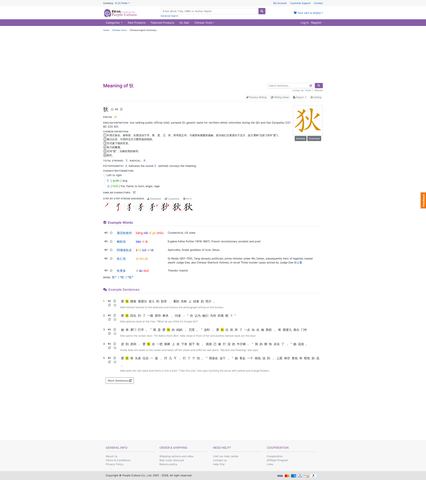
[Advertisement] (213, 58)
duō (146, 270)
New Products (137, 22)
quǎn (116, 180)
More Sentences (118, 380)
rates (190, 456)
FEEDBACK (423, 200)
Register (316, 22)
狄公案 (298, 262)
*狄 (122, 277)
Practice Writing (258, 97)
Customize (173, 198)
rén (141, 258)
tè (152, 250)
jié (146, 258)
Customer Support (300, 3)
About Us (111, 456)
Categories (113, 22)
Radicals (319, 90)
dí (115, 117)
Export (300, 97)
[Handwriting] (311, 85)
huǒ (115, 186)
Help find (218, 464)
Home (106, 30)
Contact (318, 3)
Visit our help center (225, 456)
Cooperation (275, 456)
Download (155, 198)
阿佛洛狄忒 (124, 250)
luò (144, 250)
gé (154, 233)
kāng (139, 233)
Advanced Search (169, 16)
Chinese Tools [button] (203, 22)
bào (138, 241)
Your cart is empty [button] (309, 12)
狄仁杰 (121, 258)
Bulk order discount (171, 460)
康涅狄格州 (124, 233)
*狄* (130, 277)
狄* (114, 277)
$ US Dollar (121, 3)
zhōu (160, 233)
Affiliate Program (277, 460)
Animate (300, 138)
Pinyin (308, 90)
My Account (280, 3)
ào (141, 270)
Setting (317, 97)
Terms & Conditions (118, 460)
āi (146, 241)
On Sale (184, 22)
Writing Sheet (281, 97)
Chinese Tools (119, 30)
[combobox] (210, 11)
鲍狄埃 (121, 241)
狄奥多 (121, 270)
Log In (305, 22)
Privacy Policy (114, 464)
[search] (261, 11)
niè (146, 233)
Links (270, 464)
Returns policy (168, 464)
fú (139, 250)
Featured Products (162, 22)
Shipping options (170, 456)
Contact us (220, 460)
